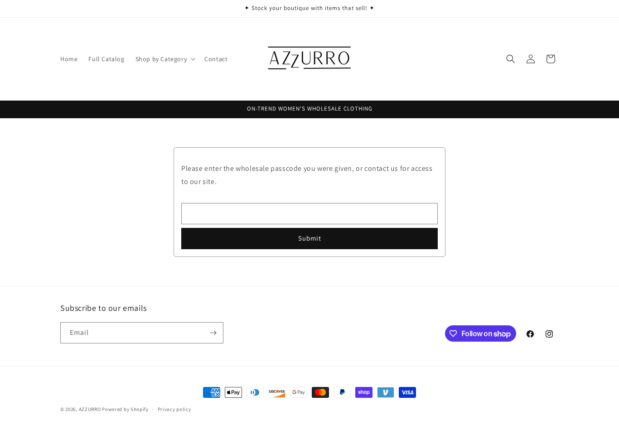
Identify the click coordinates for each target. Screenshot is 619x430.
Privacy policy (174, 409)
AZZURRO (90, 409)
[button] (164, 58)
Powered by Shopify (125, 409)
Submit (309, 238)
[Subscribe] (213, 332)
